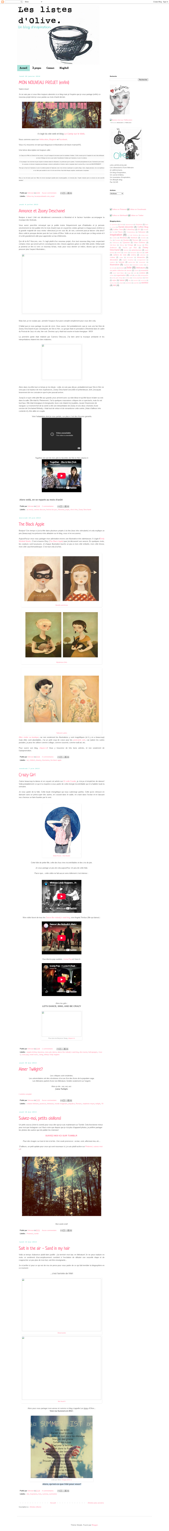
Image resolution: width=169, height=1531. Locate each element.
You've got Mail (130, 248)
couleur (112, 257)
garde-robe (131, 262)
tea (130, 280)
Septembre (145, 240)
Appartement (129, 224)
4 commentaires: (48, 1491)
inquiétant (126, 265)
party (136, 275)
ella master (83, 1052)
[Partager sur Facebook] (68, 193)
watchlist (136, 283)
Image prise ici (67, 1480)
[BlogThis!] (64, 193)
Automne (139, 224)
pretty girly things (117, 278)
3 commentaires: (48, 757)
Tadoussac (115, 242)
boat (140, 252)
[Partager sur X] (66, 193)
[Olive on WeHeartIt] (119, 215)
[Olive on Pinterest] (118, 209)
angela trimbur (32, 1052)
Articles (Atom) (35, 1507)
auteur (126, 252)
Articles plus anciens (96, 1503)
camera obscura (39, 509)
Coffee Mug (142, 227)
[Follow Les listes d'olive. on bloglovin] (120, 114)
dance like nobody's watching (68, 1052)
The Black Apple (31, 524)
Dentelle (145, 229)
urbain (121, 283)
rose (146, 278)
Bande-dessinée (125, 227)
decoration (130, 257)
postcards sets (79, 740)
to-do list (143, 280)
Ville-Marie (113, 245)
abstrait (126, 250)
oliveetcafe (120, 122)
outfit (130, 275)
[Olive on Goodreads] (136, 209)
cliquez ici (71, 1038)
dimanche (141, 257)
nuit (135, 273)
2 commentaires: (48, 506)
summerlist (53, 1494)
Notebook (134, 238)
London (114, 237)
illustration (45, 760)
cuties (121, 257)
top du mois (113, 283)
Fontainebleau (131, 232)
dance (54, 1052)
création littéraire (33, 1104)
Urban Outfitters (139, 242)
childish (32, 760)
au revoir (30, 509)
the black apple (55, 760)
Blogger (95, 1525)
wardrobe (128, 283)
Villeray (122, 245)
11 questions (114, 224)
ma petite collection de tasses (121, 270)
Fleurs (120, 232)
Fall (113, 232)
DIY (139, 229)
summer (45, 1494)
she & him (74, 509)
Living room (144, 235)
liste (39, 1494)
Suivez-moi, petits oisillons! (40, 1118)
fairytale (121, 262)
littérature (50, 1104)
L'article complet (25, 1094)
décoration (114, 260)
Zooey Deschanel (85, 509)
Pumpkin (117, 240)
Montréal (61, 509)
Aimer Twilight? (31, 1069)
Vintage (130, 245)
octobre (142, 273)
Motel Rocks (57, 856)
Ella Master (66, 856)
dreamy (38, 760)
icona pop (25, 1054)
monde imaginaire (61, 1104)
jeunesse (43, 1104)
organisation (121, 275)
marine (136, 270)
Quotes (126, 240)
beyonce (41, 1052)
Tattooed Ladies (61, 733)
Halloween (141, 232)
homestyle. (142, 262)
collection (142, 255)
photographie (144, 275)
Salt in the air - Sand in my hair (44, 1248)
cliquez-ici (43, 748)
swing (41, 1054)
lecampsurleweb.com (42, 196)
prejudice (71, 1104)
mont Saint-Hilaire (118, 273)
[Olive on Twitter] (136, 215)
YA (102, 1104)
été (28, 1494)
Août (121, 224)
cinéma (133, 255)
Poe (111, 240)
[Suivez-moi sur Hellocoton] (121, 120)
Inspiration (33, 1494)
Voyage (139, 245)
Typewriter (126, 242)
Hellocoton (128, 122)
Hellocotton (43, 139)
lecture (121, 268)
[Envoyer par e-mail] (61, 193)
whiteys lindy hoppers (52, 1054)
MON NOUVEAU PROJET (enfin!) (44, 82)
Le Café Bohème (132, 235)
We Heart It (61, 1401)
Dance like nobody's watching (58, 917)
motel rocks (34, 1054)
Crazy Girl (27, 775)
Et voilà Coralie (69, 781)
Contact (50, 68)
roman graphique (137, 278)
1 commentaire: (48, 1049)
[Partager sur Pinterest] (71, 193)
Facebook (63, 139)
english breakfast (128, 260)
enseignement (141, 260)
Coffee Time (118, 229)
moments (144, 270)
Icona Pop (67, 959)
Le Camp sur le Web (74, 134)
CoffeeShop (130, 229)
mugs (129, 273)
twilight (97, 1104)
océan (112, 275)
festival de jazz (51, 509)
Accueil (23, 68)
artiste (119, 252)
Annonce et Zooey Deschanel (42, 211)
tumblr (36, 1234)
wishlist (144, 283)
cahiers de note (119, 255)
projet (53, 196)
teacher (135, 280)
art (28, 760)
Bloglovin (53, 139)
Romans (79, 1104)
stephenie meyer (88, 1104)
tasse (122, 280)
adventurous (136, 250)
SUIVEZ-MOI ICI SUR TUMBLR (61, 1135)
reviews (127, 278)
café (146, 252)
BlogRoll (64, 68)
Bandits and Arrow (62, 605)
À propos (36, 68)
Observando (62, 1333)
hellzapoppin (92, 1052)
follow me (30, 196)
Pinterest (30, 1234)
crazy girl (48, 1052)
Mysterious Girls (61, 662)
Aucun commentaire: (49, 193)
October (143, 237)
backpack (133, 252)
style (114, 280)
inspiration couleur (138, 265)
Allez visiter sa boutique (29, 737)
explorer (112, 262)
